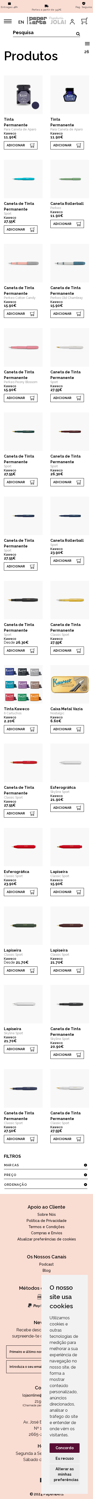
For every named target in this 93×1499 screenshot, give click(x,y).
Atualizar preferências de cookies (46, 1239)
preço (10, 1175)
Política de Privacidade (47, 1221)
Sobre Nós (46, 1214)
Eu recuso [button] (65, 1458)
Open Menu (87, 43)
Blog (47, 1270)
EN (21, 22)
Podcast (46, 1264)
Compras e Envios (46, 1233)
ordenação (15, 1185)
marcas (11, 1165)
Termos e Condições (46, 1227)
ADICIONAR (16, 145)
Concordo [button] (65, 1448)
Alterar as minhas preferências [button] (66, 1474)
